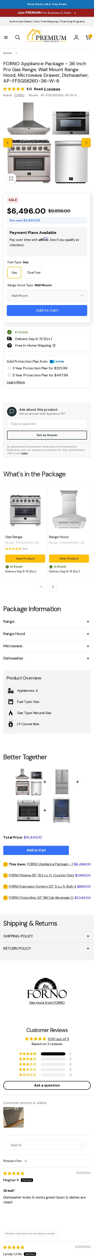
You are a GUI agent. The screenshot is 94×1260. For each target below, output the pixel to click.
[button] (6, 37)
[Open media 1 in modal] (47, 142)
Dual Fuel (34, 272)
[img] (13, 1173)
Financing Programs (72, 21)
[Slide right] (86, 142)
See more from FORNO (47, 1002)
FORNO (19, 95)
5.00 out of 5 (58, 1039)
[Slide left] (7, 142)
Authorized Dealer (20, 21)
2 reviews (52, 89)
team (24, 453)
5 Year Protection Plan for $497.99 (40, 375)
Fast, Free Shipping (46, 21)
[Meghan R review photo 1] (13, 1218)
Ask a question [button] (47, 1085)
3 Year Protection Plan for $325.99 (39, 368)
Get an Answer (47, 435)
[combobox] (47, 295)
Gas (14, 272)
